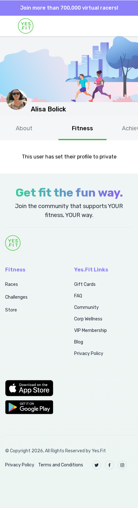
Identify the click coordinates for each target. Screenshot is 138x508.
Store (11, 310)
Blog (78, 342)
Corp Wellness (88, 319)
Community (86, 307)
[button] (32, 388)
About (24, 128)
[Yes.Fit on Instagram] (122, 465)
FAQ (78, 296)
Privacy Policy (88, 353)
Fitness (82, 128)
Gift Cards (85, 284)
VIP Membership (90, 330)
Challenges (16, 297)
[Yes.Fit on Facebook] (109, 465)
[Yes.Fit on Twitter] (96, 465)
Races (11, 284)
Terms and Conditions (60, 465)
